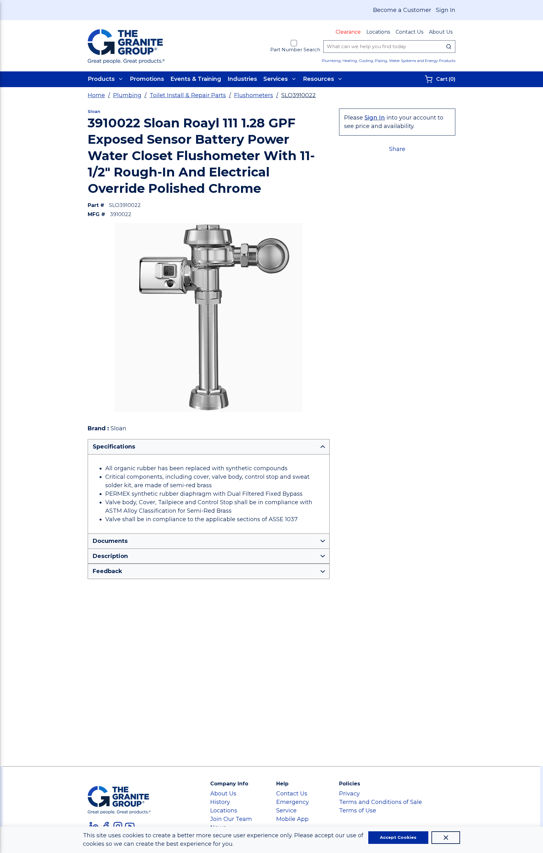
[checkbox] (294, 43)
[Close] (445, 837)
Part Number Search (295, 50)
